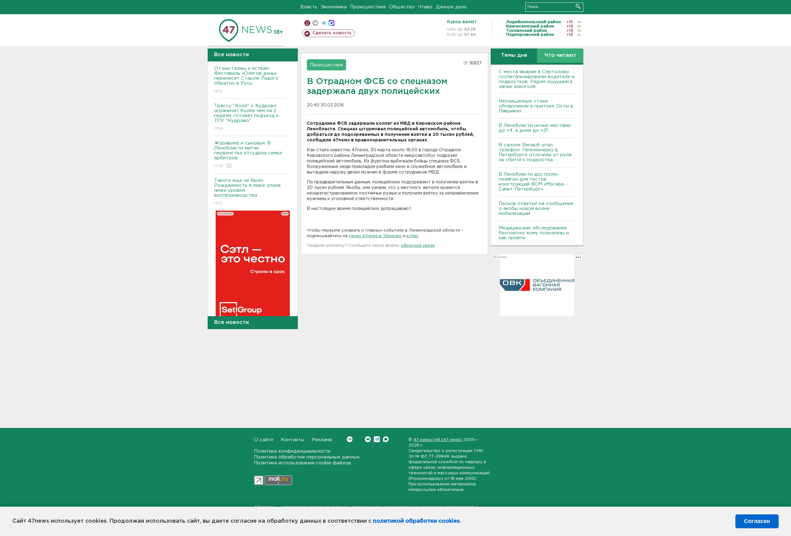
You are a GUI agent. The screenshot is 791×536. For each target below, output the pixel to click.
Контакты (292, 440)
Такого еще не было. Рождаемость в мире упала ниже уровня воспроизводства (247, 191)
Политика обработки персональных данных (307, 457)
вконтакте (315, 23)
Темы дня (514, 55)
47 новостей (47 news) (437, 440)
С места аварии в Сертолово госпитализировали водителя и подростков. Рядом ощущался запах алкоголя (536, 79)
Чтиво (425, 7)
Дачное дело (451, 7)
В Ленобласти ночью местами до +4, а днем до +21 (534, 128)
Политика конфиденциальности (292, 451)
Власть (308, 7)
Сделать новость (332, 33)
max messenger (331, 23)
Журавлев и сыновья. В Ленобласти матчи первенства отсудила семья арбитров (248, 154)
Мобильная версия (307, 23)
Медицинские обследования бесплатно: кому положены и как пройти (534, 233)
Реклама (322, 440)
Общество (402, 7)
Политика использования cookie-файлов (302, 463)
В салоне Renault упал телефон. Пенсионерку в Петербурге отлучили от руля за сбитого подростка (535, 152)
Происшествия (368, 7)
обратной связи (418, 245)
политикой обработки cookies (416, 521)
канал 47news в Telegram (375, 236)
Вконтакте (368, 439)
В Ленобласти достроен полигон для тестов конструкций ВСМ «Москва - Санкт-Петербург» (533, 181)
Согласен (757, 521)
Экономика (334, 7)
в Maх (412, 236)
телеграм (323, 23)
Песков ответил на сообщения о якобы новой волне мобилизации (536, 209)
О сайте (263, 440)
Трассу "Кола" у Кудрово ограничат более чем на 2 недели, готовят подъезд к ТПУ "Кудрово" (246, 117)
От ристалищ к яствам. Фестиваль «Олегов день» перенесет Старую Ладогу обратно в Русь (246, 79)
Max (386, 439)
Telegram (377, 439)
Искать (578, 6)
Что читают (560, 55)
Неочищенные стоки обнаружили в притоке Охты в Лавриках (536, 106)
